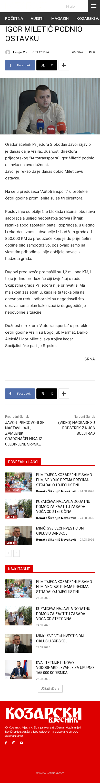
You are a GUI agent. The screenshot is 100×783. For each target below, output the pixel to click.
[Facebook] (5, 743)
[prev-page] (8, 553)
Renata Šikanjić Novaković (56, 491)
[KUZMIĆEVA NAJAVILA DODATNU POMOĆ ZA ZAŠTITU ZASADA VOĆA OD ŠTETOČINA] (18, 508)
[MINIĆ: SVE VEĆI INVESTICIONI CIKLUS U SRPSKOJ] (18, 535)
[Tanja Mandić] (8, 52)
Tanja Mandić (23, 52)
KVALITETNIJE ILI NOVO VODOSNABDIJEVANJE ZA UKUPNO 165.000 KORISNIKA (65, 668)
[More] (63, 65)
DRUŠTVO (13, 490)
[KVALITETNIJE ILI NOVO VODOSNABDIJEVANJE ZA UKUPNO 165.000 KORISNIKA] (18, 669)
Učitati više (48, 688)
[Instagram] (13, 743)
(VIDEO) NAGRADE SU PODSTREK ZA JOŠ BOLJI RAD (76, 428)
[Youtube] (21, 743)
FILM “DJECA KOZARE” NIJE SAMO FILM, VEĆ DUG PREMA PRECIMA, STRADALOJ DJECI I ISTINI (64, 480)
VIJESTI (11, 517)
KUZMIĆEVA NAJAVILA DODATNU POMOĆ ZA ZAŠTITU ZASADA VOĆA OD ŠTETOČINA (63, 506)
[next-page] (16, 553)
